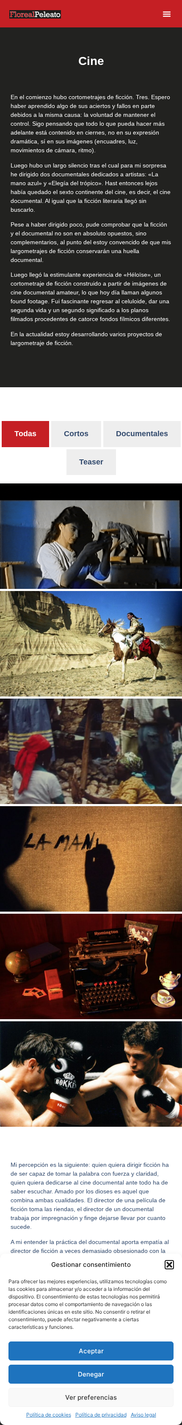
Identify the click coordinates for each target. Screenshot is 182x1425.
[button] (169, 1264)
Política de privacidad (101, 1415)
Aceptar (91, 1351)
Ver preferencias (91, 1397)
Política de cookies (48, 1415)
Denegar (91, 1374)
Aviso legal (143, 1415)
